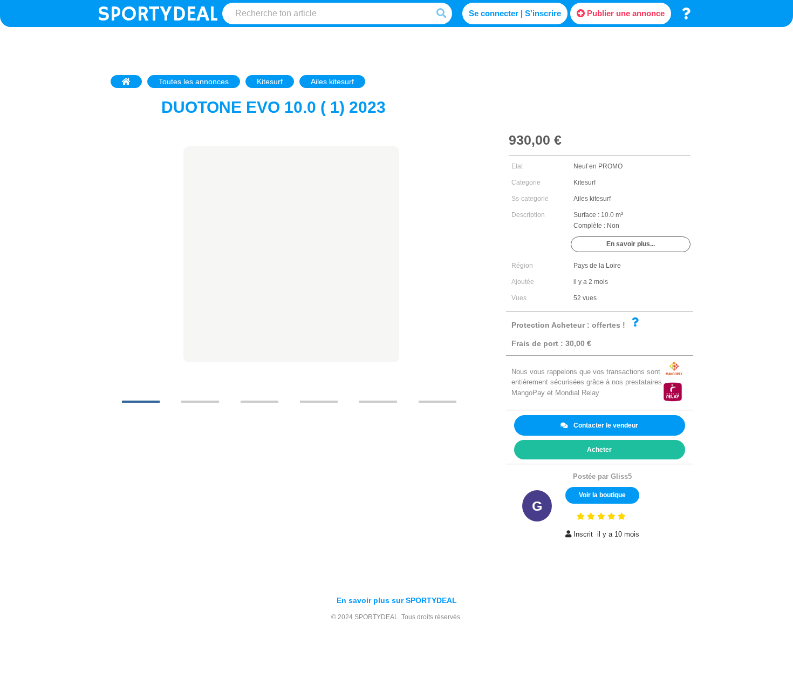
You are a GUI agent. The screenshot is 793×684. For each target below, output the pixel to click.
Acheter (599, 449)
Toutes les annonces (194, 81)
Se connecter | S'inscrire (515, 13)
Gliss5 (621, 476)
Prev (127, 377)
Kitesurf (270, 81)
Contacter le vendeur (605, 425)
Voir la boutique (602, 495)
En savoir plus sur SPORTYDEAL (397, 600)
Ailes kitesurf (332, 81)
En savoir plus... (630, 244)
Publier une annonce (625, 13)
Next (450, 377)
